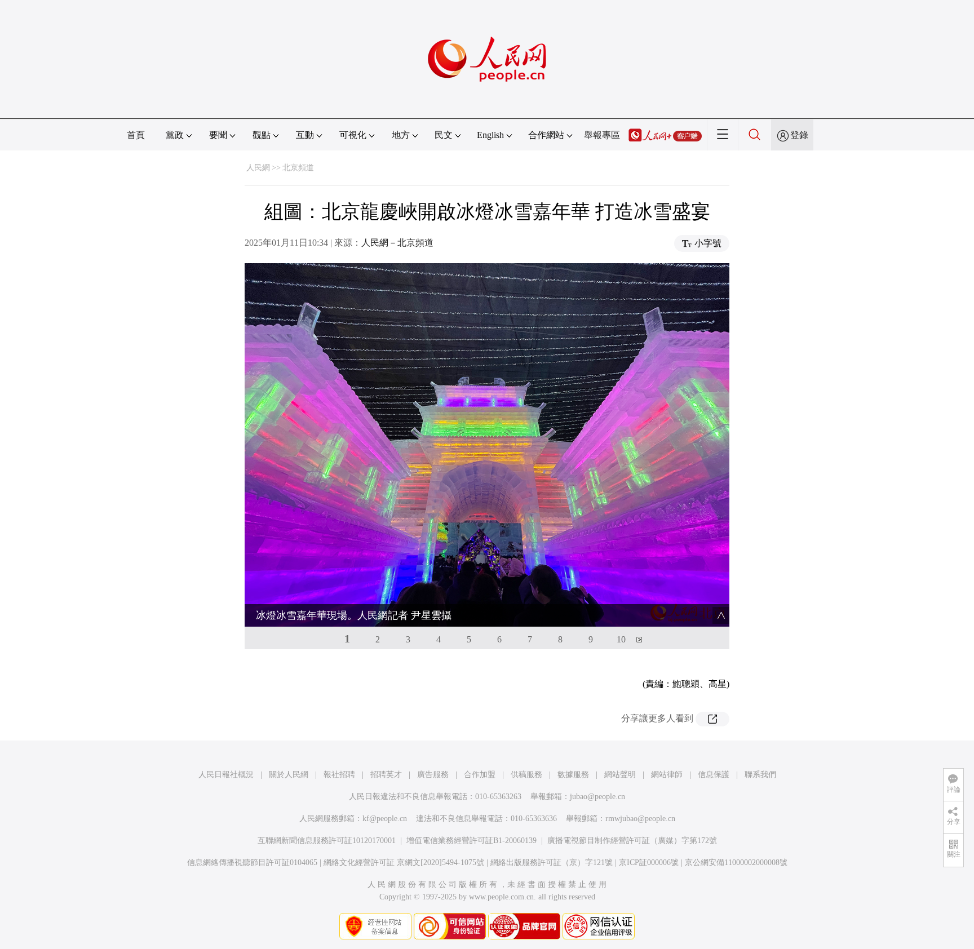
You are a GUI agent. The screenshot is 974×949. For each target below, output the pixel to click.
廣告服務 (433, 774)
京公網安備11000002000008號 (736, 862)
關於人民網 (288, 774)
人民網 (258, 167)
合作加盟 (479, 774)
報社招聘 (339, 774)
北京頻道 (298, 167)
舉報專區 (602, 135)
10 (621, 639)
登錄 (799, 135)
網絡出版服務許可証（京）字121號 (551, 862)
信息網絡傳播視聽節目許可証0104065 (252, 862)
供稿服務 (526, 774)
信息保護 (713, 774)
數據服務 (573, 774)
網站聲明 (620, 774)
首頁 (136, 135)
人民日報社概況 (226, 774)
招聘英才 (386, 774)
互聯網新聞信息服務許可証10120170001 (327, 840)
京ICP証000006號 (649, 862)
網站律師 (667, 774)
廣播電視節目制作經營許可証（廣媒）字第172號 (632, 840)
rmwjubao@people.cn (640, 818)
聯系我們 (760, 774)
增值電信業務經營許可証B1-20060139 (471, 840)
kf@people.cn (384, 818)
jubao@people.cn (597, 796)
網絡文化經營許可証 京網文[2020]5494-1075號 (404, 862)
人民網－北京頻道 (397, 242)
